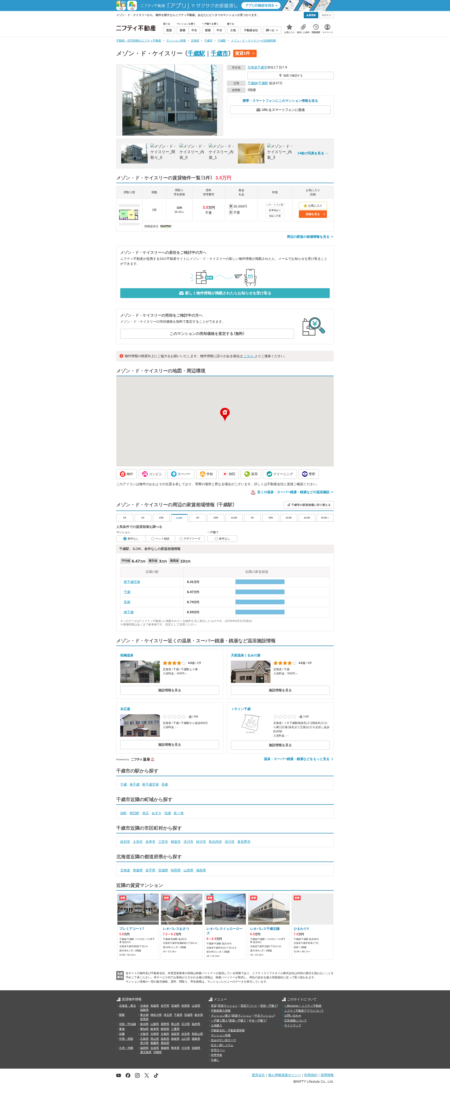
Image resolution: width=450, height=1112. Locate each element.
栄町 (123, 813)
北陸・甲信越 (127, 1024)
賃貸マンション (228, 1005)
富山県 (175, 1024)
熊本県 (175, 1048)
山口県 (185, 1038)
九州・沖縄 (126, 1048)
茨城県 (188, 1015)
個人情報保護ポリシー (284, 1075)
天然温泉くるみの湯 (245, 655)
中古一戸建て (257, 1020)
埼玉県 (168, 1015)
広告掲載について (295, 1020)
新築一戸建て (237, 1020)
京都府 (165, 1034)
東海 (122, 1029)
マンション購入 (221, 1015)
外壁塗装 (216, 1055)
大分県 (185, 1048)
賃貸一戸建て (268, 1005)
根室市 (176, 841)
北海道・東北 (127, 1005)
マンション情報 (221, 1035)
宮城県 (163, 870)
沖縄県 (157, 1052)
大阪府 (144, 1034)
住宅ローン (218, 1050)
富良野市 (244, 841)
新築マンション (242, 1015)
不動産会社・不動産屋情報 (228, 1030)
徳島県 (196, 1038)
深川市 (230, 841)
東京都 (144, 1015)
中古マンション (264, 1015)
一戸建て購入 (219, 1020)
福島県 (201, 870)
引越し (215, 1060)
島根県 (175, 1038)
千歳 (127, 592)
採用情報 (327, 1075)
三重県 (175, 1029)
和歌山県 (197, 1034)
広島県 (144, 1038)
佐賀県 (154, 1048)
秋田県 (176, 870)
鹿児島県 (145, 1052)
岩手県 (150, 870)
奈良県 (185, 1034)
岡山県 (154, 1038)
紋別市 (125, 841)
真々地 (179, 813)
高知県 (165, 1043)
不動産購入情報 (221, 1010)
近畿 (122, 1034)
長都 (127, 602)
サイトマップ (292, 1025)
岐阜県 (154, 1029)
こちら (249, 356)
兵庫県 (154, 1034)
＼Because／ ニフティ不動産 (303, 1005)
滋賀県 (175, 1034)
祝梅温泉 (126, 655)
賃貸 (214, 1005)
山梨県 (154, 1024)
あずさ (156, 813)
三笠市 (163, 841)
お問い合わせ (292, 1015)
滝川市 (188, 841)
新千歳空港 (132, 582)
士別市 (138, 841)
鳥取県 (165, 1038)
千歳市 (219, 53)
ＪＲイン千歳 (241, 709)
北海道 (252, 67)
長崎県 (165, 1048)
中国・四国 (126, 1038)
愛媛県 (154, 1043)
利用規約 (310, 1075)
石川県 (185, 1024)
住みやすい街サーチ (223, 1040)
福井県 (196, 1024)
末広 (145, 813)
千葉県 (178, 1015)
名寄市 (150, 841)
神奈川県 (156, 1015)
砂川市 (201, 841)
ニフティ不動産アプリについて (304, 1010)
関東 (122, 1015)
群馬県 (144, 1019)
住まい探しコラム (222, 1045)
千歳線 (252, 83)
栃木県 (199, 1015)
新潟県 (144, 1024)
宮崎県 (196, 1048)
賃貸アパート (248, 1005)
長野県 (165, 1024)
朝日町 (134, 813)
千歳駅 (196, 53)
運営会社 (258, 1075)
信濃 (167, 813)
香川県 (144, 1043)
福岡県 (144, 1048)
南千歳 (129, 612)
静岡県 (165, 1029)
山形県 (188, 870)
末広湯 (125, 709)
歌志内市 (215, 841)
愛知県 (144, 1029)
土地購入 (216, 1025)
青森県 (138, 870)
